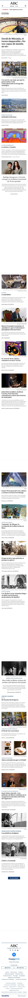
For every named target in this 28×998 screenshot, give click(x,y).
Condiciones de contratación (8, 979)
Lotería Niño (19, 983)
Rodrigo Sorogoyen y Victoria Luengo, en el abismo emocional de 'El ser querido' (14, 179)
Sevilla (16, 6)
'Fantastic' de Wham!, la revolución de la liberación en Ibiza (13, 526)
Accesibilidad (22, 975)
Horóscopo (5, 986)
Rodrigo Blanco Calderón (8, 831)
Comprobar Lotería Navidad (10, 984)
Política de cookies (19, 973)
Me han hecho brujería (10, 700)
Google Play (21, 967)
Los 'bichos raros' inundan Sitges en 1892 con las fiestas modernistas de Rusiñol (14, 595)
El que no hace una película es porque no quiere (13, 559)
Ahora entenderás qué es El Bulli (14, 760)
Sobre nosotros (13, 972)
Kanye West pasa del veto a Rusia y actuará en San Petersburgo (14, 492)
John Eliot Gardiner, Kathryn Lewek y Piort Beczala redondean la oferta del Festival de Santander (14, 394)
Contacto (20, 972)
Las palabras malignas (10, 833)
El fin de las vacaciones (10, 731)
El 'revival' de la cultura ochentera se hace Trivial (11, 359)
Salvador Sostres (5, 125)
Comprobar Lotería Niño (11, 983)
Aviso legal (15, 975)
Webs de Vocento (22, 995)
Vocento (7, 972)
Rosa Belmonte (5, 871)
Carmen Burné (5, 95)
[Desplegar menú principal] (2, 6)
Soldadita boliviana (9, 117)
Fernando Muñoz (14, 194)
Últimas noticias (21, 986)
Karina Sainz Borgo (6, 809)
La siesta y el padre (9, 147)
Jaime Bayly (4, 696)
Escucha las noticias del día (16, 988)
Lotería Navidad (20, 984)
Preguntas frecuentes (14, 990)
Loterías (7, 988)
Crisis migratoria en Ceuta (16, 9)
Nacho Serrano (5, 370)
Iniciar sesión (25, 6)
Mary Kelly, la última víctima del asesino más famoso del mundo (14, 681)
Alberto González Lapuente (7, 408)
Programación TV (13, 986)
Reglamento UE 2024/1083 (14, 977)
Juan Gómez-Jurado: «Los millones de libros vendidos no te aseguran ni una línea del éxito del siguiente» (14, 796)
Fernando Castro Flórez (7, 156)
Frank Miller (6, 295)
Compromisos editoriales (21, 979)
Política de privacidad (9, 973)
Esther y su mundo (8, 861)
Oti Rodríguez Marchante (7, 571)
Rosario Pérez (5, 57)
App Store (8, 967)
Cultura (5, 13)
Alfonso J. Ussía (5, 737)
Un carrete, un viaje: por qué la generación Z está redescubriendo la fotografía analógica (13, 82)
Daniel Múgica (5, 304)
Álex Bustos (4, 500)
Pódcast (24, 992)
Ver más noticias (14, 878)
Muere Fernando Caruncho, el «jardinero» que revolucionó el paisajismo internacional (13, 328)
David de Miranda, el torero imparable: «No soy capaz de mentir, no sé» (13, 42)
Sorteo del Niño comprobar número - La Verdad (12, 992)
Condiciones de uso (7, 975)
